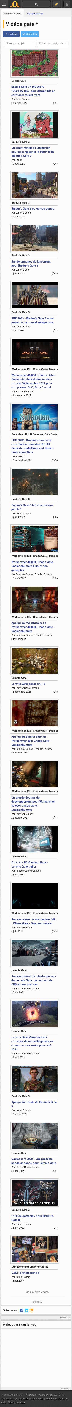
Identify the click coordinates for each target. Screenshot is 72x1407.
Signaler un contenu (57, 1398)
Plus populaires (35, 13)
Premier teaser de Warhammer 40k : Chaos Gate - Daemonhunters (33, 921)
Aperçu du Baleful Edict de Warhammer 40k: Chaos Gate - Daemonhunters (31, 741)
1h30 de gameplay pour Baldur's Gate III (32, 1218)
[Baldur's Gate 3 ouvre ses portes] (35, 185)
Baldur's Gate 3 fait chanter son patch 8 (32, 507)
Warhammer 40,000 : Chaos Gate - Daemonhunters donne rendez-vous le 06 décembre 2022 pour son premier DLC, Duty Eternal (33, 381)
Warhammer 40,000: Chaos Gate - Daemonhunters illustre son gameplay (33, 566)
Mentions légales (47, 1395)
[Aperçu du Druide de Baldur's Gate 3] (35, 1079)
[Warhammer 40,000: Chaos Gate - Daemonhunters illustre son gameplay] (35, 539)
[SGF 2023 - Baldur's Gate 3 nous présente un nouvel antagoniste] (35, 295)
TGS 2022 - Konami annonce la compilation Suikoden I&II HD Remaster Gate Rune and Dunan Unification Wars (32, 446)
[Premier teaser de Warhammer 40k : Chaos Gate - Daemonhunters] (35, 896)
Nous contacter (16, 1402)
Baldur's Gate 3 (21, 141)
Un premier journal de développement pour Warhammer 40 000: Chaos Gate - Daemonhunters (33, 803)
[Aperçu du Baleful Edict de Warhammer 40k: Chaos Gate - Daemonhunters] (35, 713)
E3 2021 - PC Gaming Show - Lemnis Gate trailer (29, 864)
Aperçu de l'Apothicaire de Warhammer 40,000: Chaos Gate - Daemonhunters (33, 627)
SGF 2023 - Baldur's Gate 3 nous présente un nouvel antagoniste (32, 320)
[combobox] (19, 43)
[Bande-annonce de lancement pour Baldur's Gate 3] (35, 238)
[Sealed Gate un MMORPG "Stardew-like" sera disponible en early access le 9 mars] (35, 63)
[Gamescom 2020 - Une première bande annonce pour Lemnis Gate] (35, 1136)
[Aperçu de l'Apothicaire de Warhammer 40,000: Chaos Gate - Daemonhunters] (35, 600)
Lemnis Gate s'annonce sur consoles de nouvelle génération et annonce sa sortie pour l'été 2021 (33, 1043)
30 (56, 460)
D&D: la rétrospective (25, 1272)
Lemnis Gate (19, 678)
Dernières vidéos (12, 13)
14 (56, 931)
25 (56, 273)
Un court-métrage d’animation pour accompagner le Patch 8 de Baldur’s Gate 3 (32, 152)
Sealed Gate (19, 80)
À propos (31, 1395)
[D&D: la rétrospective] (35, 1249)
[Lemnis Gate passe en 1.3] (35, 661)
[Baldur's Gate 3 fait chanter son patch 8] (35, 482)
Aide (3, 1402)
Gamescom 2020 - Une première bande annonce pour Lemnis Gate (33, 1161)
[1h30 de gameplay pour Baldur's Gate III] (35, 1193)
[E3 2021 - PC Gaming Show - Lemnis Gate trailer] (35, 839)
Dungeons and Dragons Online (30, 1266)
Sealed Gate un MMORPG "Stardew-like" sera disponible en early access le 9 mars (33, 91)
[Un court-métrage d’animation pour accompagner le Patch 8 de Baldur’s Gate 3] (35, 125)
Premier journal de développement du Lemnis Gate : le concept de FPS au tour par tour (33, 980)
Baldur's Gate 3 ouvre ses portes (32, 208)
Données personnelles (31, 1398)
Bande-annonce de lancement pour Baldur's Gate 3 (31, 263)
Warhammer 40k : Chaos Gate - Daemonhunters (40, 369)
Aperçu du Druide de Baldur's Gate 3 (34, 1104)
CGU (61, 1395)
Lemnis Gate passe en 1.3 (28, 683)
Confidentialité (9, 1398)
